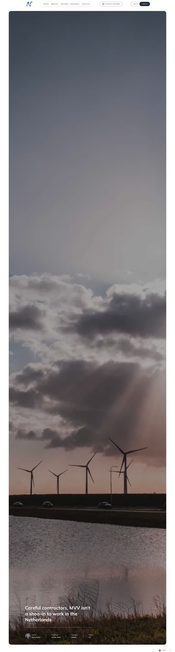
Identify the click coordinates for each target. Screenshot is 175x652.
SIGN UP (145, 4)
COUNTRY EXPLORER (112, 4)
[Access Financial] (28, 4)
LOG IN (135, 4)
